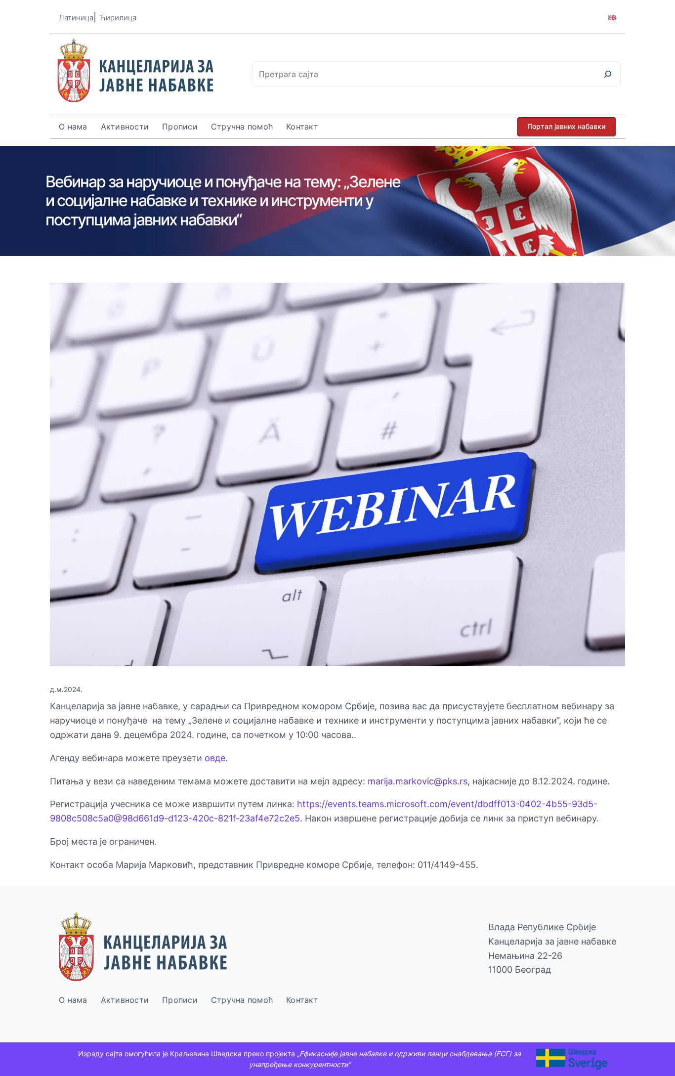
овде (215, 758)
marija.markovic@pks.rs (417, 781)
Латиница (76, 17)
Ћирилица (117, 17)
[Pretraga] (607, 74)
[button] (566, 126)
